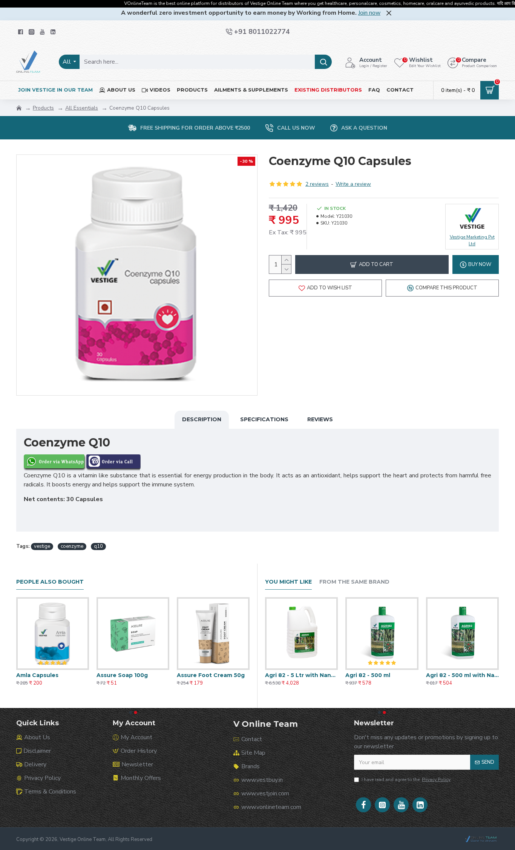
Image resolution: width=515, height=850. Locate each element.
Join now (369, 13)
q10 (98, 546)
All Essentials (81, 108)
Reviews (320, 419)
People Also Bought (50, 582)
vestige (42, 546)
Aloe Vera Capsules (204, 675)
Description (201, 419)
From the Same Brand (354, 582)
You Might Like (288, 582)
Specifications (264, 419)
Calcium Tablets (39, 675)
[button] (130, 712)
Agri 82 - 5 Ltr (445, 675)
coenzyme (72, 546)
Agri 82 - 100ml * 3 (290, 675)
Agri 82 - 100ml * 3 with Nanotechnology (381, 675)
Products (43, 108)
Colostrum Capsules (126, 675)
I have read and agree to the (406, 780)
